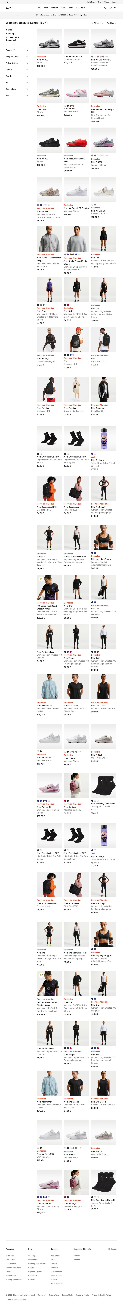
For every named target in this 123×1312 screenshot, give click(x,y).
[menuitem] (101, 2)
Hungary (114, 1249)
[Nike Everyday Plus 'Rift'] (49, 438)
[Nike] (76, 339)
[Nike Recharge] (103, 438)
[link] (41, 579)
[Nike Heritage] (49, 339)
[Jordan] (7, 2)
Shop (85, 15)
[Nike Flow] (49, 289)
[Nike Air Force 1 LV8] (76, 41)
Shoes (9, 30)
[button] (17, 50)
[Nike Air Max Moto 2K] (103, 41)
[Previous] (17, 15)
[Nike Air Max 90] (103, 189)
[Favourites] (110, 8)
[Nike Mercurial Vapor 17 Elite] (76, 140)
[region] (15, 65)
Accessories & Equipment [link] (12, 38)
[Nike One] (103, 238)
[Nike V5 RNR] (49, 189)
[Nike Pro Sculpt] (103, 488)
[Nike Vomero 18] (49, 785)
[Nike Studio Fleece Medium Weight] (49, 238)
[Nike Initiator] (76, 736)
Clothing (10, 34)
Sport (70, 8)
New (39, 8)
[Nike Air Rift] (76, 90)
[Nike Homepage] (9, 8)
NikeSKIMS (81, 8)
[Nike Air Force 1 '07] (49, 736)
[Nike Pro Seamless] (49, 636)
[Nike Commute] (103, 389)
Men (46, 8)
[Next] (105, 15)
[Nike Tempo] (76, 636)
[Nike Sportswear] (76, 488)
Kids (63, 8)
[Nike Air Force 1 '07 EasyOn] (76, 189)
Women (54, 8)
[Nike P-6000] (49, 41)
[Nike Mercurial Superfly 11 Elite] (103, 90)
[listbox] (111, 23)
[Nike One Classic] (76, 686)
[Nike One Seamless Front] (76, 537)
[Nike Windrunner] (49, 686)
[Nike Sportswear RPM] (49, 488)
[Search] (105, 8)
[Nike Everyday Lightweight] (103, 785)
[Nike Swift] (76, 289)
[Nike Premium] (49, 389)
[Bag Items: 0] (115, 8)
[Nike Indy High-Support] (103, 537)
